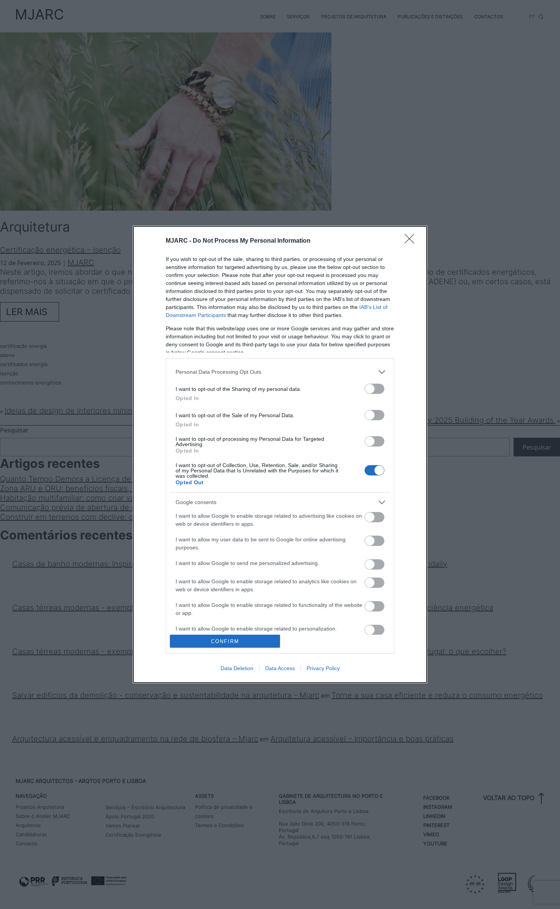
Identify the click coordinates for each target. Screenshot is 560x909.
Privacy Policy (323, 668)
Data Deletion (237, 668)
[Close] (412, 241)
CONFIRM (225, 641)
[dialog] (280, 454)
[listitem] (280, 372)
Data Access (280, 668)
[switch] (374, 389)
